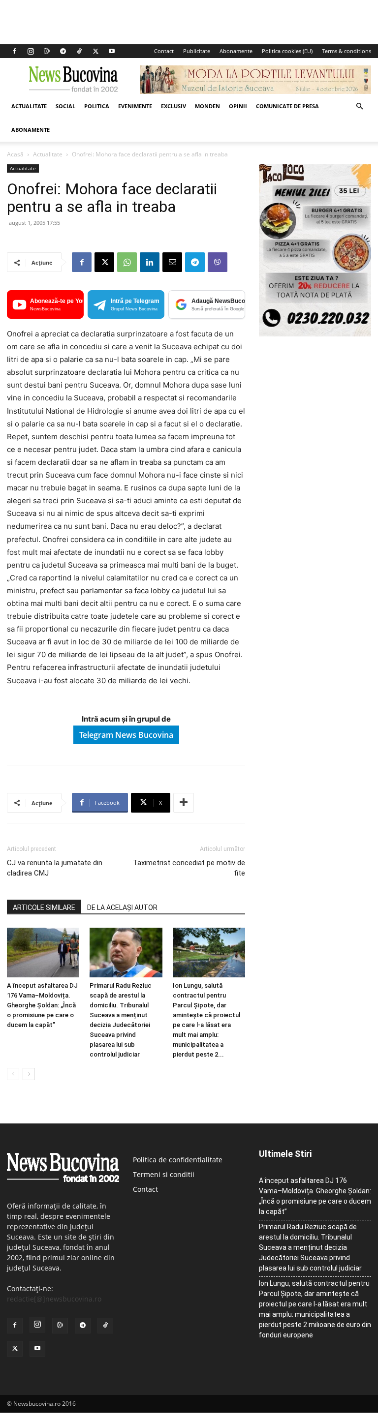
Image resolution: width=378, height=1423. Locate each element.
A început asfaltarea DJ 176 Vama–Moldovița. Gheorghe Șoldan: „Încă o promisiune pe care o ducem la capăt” (42, 1005)
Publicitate (196, 51)
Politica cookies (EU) (287, 51)
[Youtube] (111, 51)
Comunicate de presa (287, 106)
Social (65, 106)
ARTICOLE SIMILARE (44, 907)
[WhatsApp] (127, 262)
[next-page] (29, 1074)
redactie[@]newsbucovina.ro (54, 1298)
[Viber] (217, 262)
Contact (164, 51)
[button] (359, 106)
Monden (207, 106)
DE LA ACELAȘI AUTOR (122, 907)
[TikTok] (79, 51)
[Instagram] (30, 51)
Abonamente (236, 51)
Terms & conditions (346, 51)
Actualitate (29, 106)
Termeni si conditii (163, 1174)
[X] (95, 51)
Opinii (238, 106)
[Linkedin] (149, 262)
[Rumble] (46, 51)
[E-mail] (172, 262)
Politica (96, 106)
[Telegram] (63, 51)
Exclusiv (173, 106)
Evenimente (135, 106)
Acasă (15, 154)
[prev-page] (13, 1074)
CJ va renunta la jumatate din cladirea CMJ (54, 868)
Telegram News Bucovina (126, 734)
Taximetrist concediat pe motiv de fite (189, 868)
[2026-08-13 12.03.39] (315, 333)
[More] (183, 803)
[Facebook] (14, 51)
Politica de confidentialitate (177, 1159)
